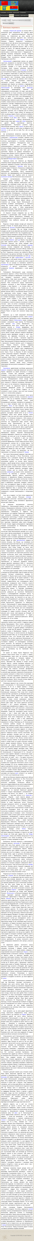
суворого (3, 370)
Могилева (4, 1077)
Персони (16, 12)
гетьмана (11, 116)
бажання (11, 240)
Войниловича (18, 320)
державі (30, 245)
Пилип (24, 828)
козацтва (23, 70)
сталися (30, 316)
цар (19, 240)
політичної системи (6, 176)
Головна (3, 12)
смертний (30, 397)
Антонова (4, 245)
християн (28, 257)
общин (25, 951)
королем (20, 166)
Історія (9, 12)
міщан (22, 39)
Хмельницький (7, 61)
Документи (24, 15)
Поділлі (24, 1014)
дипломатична (21, 540)
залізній (31, 1209)
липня (4, 978)
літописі (30, 412)
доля (16, 773)
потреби (10, 875)
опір (13, 323)
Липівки (18, 327)
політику (3, 128)
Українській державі (15, 30)
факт (16, 1113)
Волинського (10, 893)
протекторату (5, 264)
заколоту (3, 130)
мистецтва (17, 843)
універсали (10, 472)
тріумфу (30, 864)
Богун (10, 405)
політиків (28, 497)
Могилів (8, 898)
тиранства (29, 795)
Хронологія (5, 15)
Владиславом (12, 158)
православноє (19, 257)
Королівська (6, 368)
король (21, 126)
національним (14, 137)
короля (22, 86)
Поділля (14, 889)
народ (17, 121)
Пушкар (26, 452)
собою (24, 121)
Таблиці (17, 15)
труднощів (30, 87)
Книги (12, 15)
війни (15, 117)
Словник (23, 12)
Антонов (12, 227)
